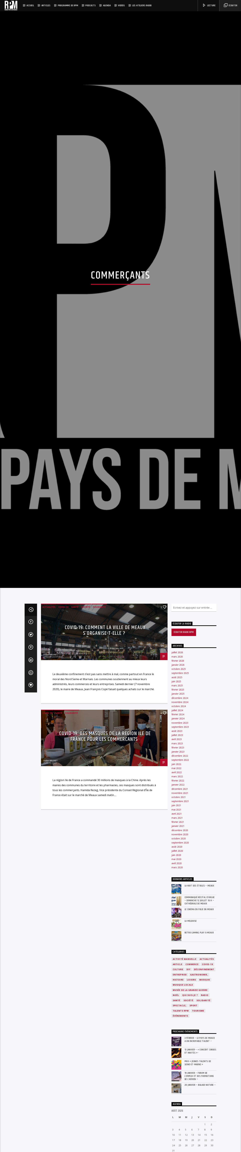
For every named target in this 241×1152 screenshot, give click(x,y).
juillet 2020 (177, 896)
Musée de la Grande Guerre (190, 1035)
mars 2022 (177, 822)
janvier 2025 (177, 739)
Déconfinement (204, 1015)
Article (177, 1010)
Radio (204, 1041)
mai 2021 (176, 855)
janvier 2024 (177, 764)
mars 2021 (177, 863)
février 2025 (177, 735)
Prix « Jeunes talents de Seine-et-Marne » (198, 1109)
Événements (180, 1061)
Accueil (30, 5)
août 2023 (176, 776)
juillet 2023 (177, 780)
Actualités (48, 652)
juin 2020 (176, 900)
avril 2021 (176, 859)
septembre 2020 (180, 888)
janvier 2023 (177, 797)
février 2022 (177, 826)
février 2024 (177, 760)
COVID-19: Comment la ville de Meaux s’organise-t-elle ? (105, 676)
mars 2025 (177, 731)
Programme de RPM (68, 5)
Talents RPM (181, 1056)
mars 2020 (177, 913)
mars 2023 (177, 789)
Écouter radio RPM (184, 678)
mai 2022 (176, 814)
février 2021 (177, 867)
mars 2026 (177, 702)
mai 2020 (176, 904)
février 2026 (177, 706)
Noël (176, 1041)
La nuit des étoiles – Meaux (199, 931)
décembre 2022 (179, 801)
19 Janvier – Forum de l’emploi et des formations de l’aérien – (199, 1122)
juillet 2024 (177, 756)
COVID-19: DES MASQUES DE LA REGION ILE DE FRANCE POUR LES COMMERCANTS (105, 782)
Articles (45, 5)
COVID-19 (63, 652)
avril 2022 (176, 818)
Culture (178, 1015)
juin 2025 (176, 727)
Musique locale (183, 1030)
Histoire (178, 1025)
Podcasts (90, 5)
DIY (189, 1015)
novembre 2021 (179, 838)
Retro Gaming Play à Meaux (199, 978)
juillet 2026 (177, 698)
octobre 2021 (178, 842)
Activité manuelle (184, 1005)
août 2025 (176, 723)
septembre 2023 (180, 772)
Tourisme (198, 1056)
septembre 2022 (180, 805)
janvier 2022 (177, 830)
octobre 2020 (178, 884)
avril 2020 (176, 909)
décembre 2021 (179, 834)
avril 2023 (176, 785)
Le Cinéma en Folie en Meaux (199, 955)
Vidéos (121, 5)
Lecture (211, 5)
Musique (204, 1025)
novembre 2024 (179, 747)
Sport (193, 1051)
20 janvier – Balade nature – (200, 1130)
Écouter (232, 5)
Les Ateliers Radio (142, 5)
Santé (74, 652)
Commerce (192, 1010)
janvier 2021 (177, 871)
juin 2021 (176, 851)
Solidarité (99, 652)
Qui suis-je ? (190, 1041)
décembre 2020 (179, 876)
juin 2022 (176, 809)
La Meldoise (191, 966)
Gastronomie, (199, 1020)
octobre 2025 (178, 714)
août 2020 (176, 892)
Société (85, 652)
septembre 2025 (180, 719)
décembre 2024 (179, 743)
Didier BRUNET (50, 700)
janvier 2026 (177, 710)
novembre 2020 (179, 880)
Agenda (107, 5)
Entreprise (180, 1020)
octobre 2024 (178, 752)
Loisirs (191, 1025)
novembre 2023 (179, 768)
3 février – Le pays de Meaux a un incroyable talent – (200, 1085)
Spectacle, (179, 1051)
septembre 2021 (180, 847)
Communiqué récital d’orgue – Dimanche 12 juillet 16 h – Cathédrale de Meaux (200, 946)
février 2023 (177, 793)
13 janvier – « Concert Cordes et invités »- (200, 1097)
